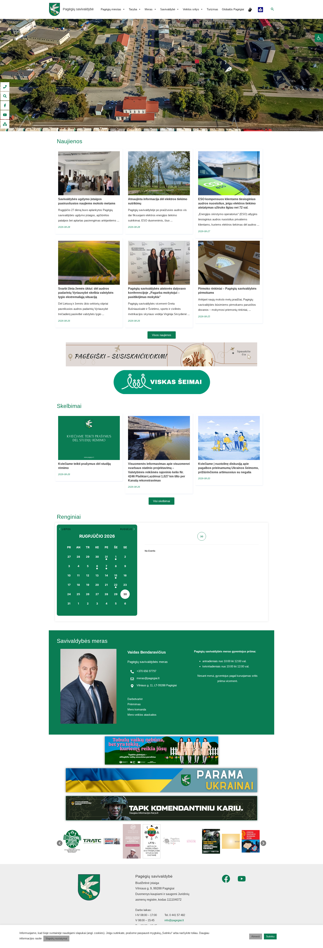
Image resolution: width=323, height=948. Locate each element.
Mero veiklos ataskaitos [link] (141, 714)
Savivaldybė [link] (167, 9)
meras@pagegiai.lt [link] (148, 678)
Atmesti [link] (255, 936)
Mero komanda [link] (136, 709)
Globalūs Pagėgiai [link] (233, 9)
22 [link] (115, 584)
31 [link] (106, 556)
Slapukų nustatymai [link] (56, 938)
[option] (72, 841)
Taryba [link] (133, 9)
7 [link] (106, 566)
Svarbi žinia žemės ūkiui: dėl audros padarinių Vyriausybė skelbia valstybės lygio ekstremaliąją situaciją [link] (85, 293)
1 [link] (115, 556)
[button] (59, 843)
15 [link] (115, 575)
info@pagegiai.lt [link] (174, 920)
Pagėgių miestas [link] (111, 9)
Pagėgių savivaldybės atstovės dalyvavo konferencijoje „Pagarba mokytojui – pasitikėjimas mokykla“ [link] (157, 293)
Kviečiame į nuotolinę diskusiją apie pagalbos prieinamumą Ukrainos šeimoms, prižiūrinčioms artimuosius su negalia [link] (228, 468)
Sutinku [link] (270, 936)
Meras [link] (149, 9)
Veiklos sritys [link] (191, 9)
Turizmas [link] (212, 9)
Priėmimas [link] (134, 704)
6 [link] (97, 566)
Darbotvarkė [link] (135, 699)
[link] (319, 38)
